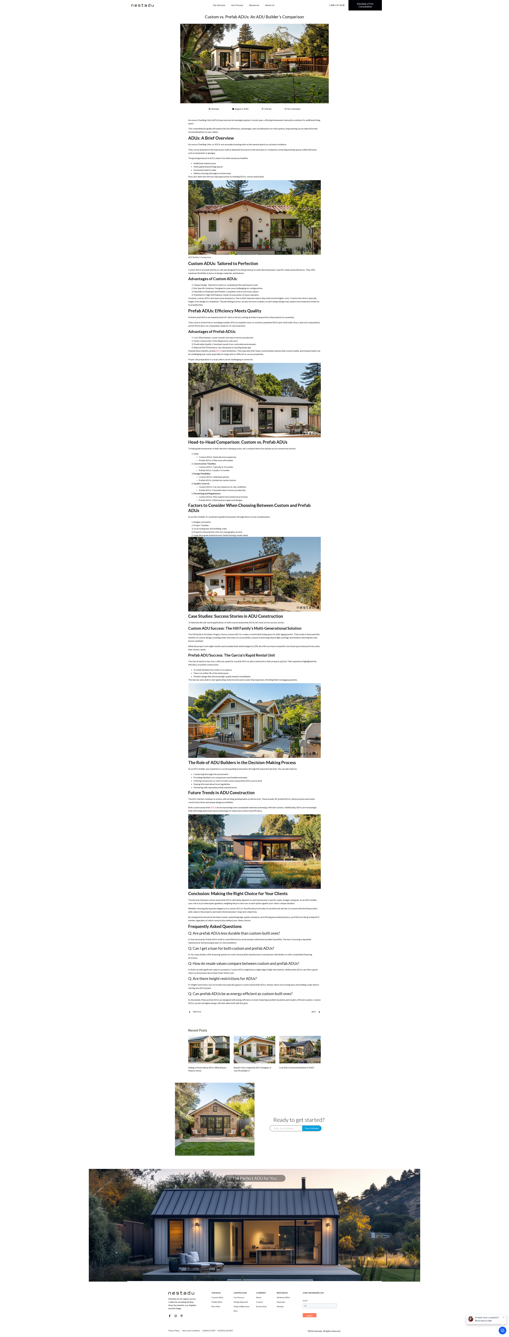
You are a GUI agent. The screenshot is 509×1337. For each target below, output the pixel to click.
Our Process (237, 5)
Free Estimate (312, 1128)
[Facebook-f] (169, 1316)
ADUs (219, 350)
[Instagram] (175, 1316)
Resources (254, 5)
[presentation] (286, 1128)
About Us (270, 5)
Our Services (219, 5)
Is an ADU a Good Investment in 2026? (296, 1067)
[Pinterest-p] (181, 1316)
